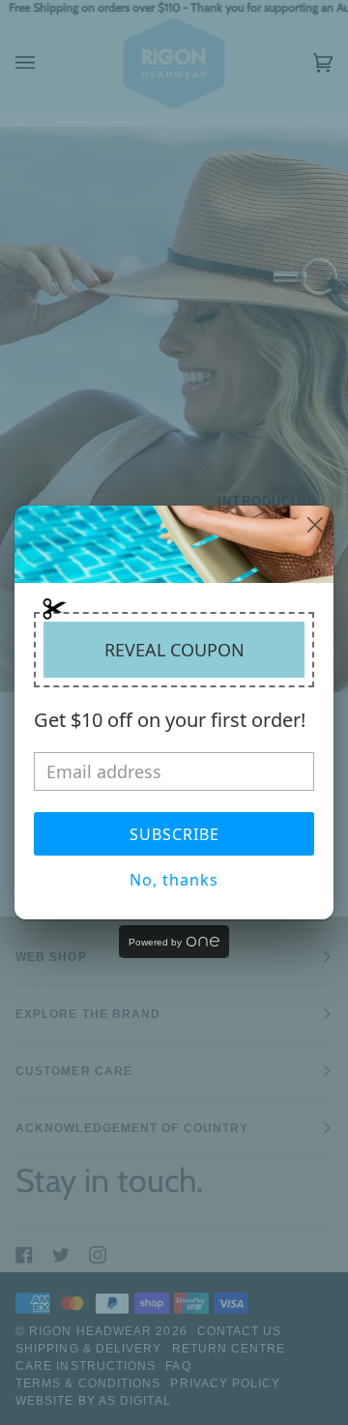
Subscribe (174, 834)
